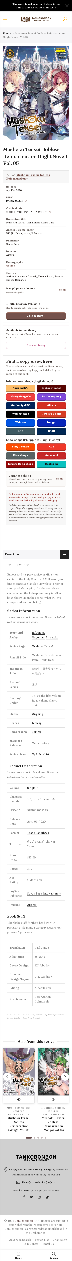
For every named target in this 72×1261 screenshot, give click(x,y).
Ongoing (37, 714)
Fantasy (36, 723)
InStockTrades (51, 387)
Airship (32, 904)
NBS (51, 446)
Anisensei (51, 455)
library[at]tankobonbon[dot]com (39, 1182)
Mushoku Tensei (42, 646)
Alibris (51, 405)
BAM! (51, 430)
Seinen (10, 265)
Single (31, 788)
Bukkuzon (51, 463)
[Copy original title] (50, 211)
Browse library (36, 345)
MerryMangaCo (20, 396)
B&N (20, 430)
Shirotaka (52, 637)
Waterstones (20, 413)
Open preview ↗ (36, 315)
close (5, 5)
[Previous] (7, 1077)
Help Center (30, 1243)
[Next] (65, 1077)
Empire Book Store (20, 463)
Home (7, 33)
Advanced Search (20, 1239)
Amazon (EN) (21, 387)
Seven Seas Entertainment (44, 893)
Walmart (20, 422)
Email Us (48, 1243)
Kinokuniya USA (20, 405)
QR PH (33, 497)
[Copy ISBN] (26, 201)
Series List (42, 1239)
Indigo (51, 422)
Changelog (60, 1239)
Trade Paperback (38, 832)
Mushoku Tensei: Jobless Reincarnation (28, 176)
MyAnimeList (40, 754)
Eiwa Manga (20, 455)
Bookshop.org (51, 396)
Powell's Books (51, 413)
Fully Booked (20, 446)
